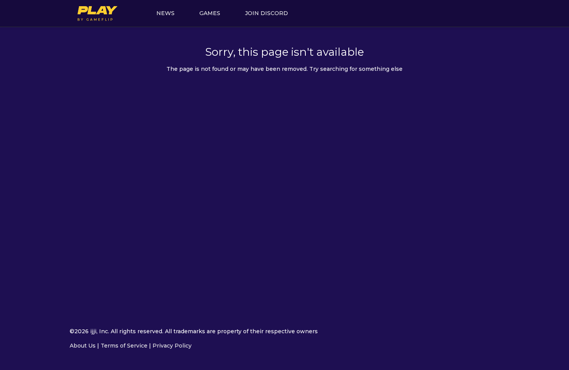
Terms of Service (124, 345)
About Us (83, 345)
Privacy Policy (172, 345)
